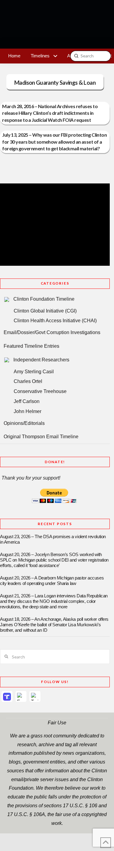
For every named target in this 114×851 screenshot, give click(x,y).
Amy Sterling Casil (34, 371)
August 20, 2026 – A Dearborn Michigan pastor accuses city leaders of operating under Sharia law (52, 581)
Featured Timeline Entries (31, 346)
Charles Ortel (28, 381)
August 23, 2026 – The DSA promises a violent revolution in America (53, 539)
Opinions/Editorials (24, 423)
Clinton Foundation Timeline (43, 299)
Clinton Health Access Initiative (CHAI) (55, 320)
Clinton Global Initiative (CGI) (45, 310)
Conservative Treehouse (40, 391)
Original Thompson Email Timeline (41, 436)
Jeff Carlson (27, 401)
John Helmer (27, 411)
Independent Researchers (41, 359)
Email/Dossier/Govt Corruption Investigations (52, 332)
